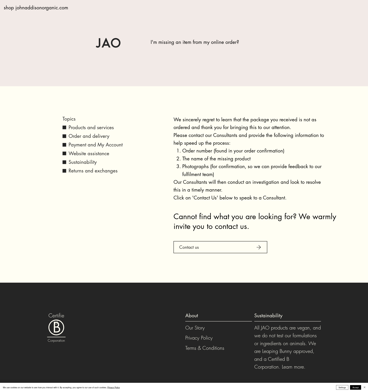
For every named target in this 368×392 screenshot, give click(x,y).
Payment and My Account (96, 144)
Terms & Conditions (204, 348)
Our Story (195, 327)
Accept (355, 387)
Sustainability (83, 162)
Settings (342, 387)
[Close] (364, 387)
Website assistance (89, 153)
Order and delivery (89, 136)
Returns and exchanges (93, 170)
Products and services (91, 127)
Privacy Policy (199, 337)
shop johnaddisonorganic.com (36, 7)
